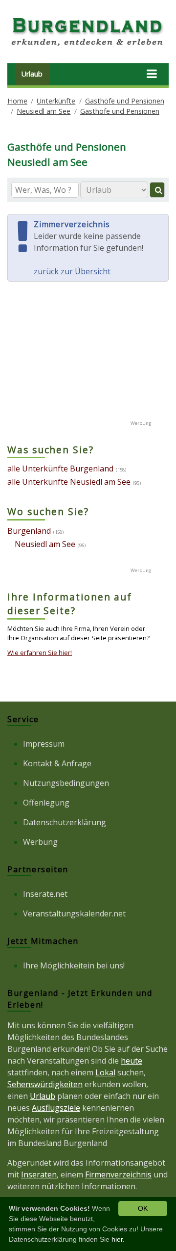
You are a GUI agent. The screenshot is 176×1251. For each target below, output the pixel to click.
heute (131, 1060)
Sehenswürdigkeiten (45, 1084)
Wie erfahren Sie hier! (39, 652)
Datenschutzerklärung (64, 822)
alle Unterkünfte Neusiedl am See (69, 481)
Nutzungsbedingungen (66, 783)
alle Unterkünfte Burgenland (60, 468)
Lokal (105, 1072)
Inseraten (39, 1174)
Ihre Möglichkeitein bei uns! (74, 965)
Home (17, 100)
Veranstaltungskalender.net (74, 913)
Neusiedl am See (43, 111)
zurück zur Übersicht (72, 271)
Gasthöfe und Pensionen (124, 100)
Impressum (44, 743)
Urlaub (32, 73)
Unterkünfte (56, 100)
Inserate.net (45, 893)
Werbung (40, 841)
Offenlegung (46, 802)
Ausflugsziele (56, 1107)
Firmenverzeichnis (118, 1174)
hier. (118, 1239)
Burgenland (29, 530)
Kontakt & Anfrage (57, 763)
